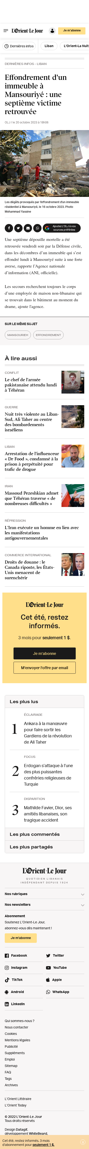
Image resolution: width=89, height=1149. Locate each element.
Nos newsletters (18, 904)
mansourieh (17, 335)
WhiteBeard (38, 1133)
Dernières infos (21, 46)
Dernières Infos (19, 64)
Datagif (21, 1129)
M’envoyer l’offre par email (44, 667)
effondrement (48, 335)
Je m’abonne (44, 653)
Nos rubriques (16, 894)
